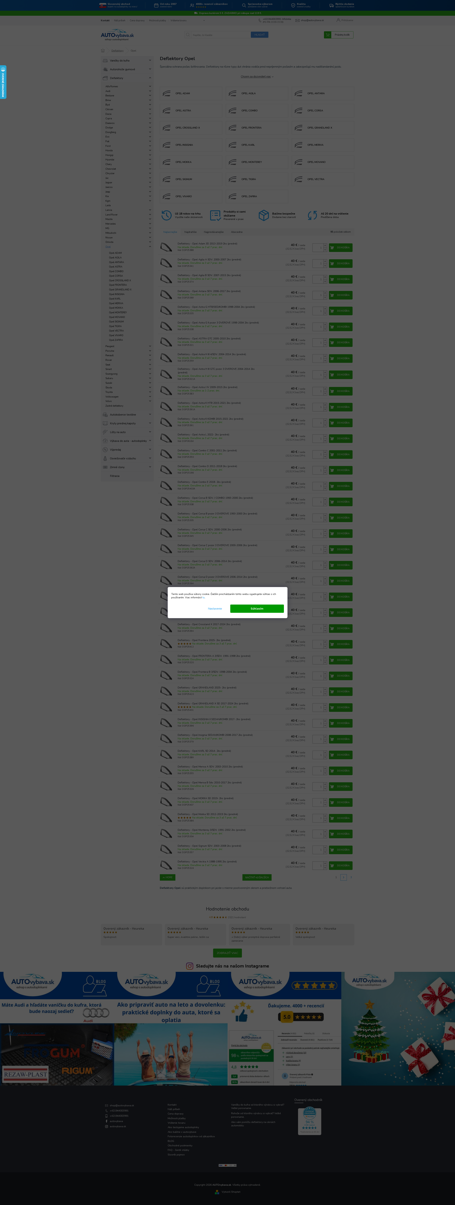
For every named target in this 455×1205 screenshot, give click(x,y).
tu (203, 597)
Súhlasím (257, 609)
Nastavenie (215, 609)
